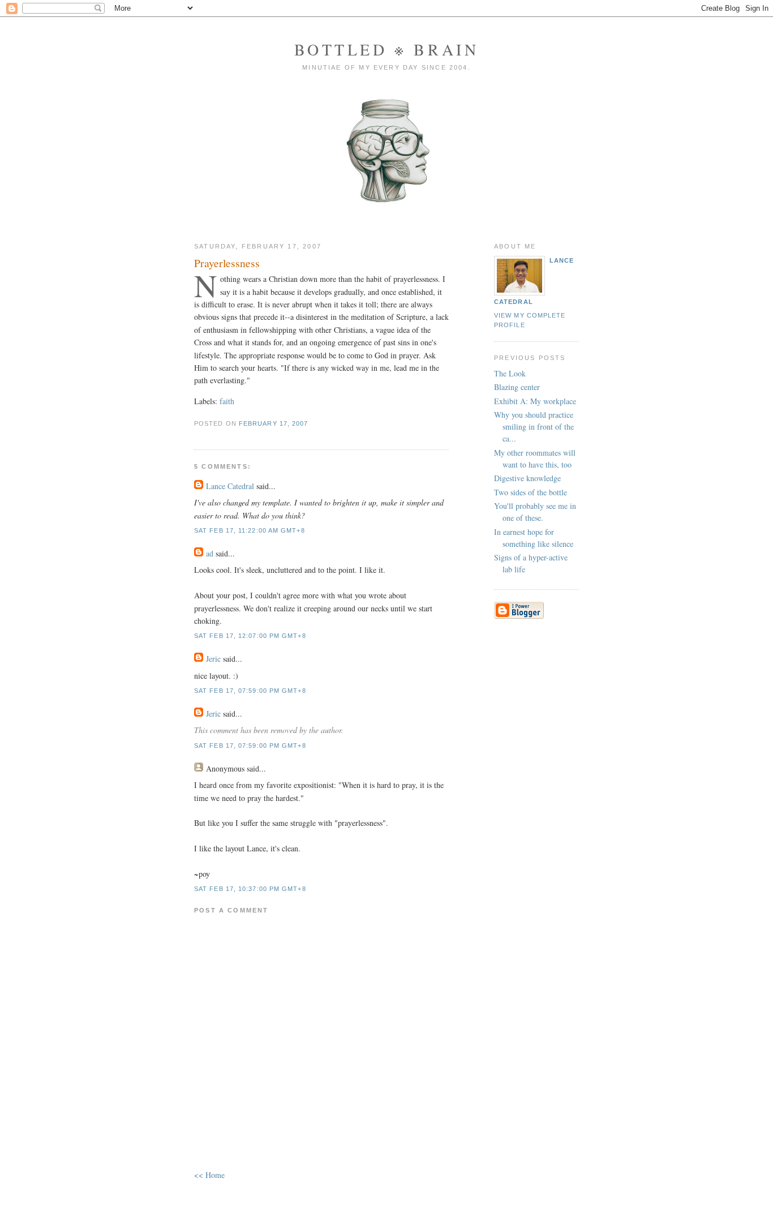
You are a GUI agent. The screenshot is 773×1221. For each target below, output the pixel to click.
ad (209, 553)
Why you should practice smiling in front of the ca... (534, 426)
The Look (510, 373)
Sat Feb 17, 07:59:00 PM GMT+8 (250, 690)
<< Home (209, 1174)
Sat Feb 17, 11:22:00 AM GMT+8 (249, 530)
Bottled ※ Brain (386, 49)
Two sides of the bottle (530, 492)
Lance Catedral (230, 486)
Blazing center (517, 387)
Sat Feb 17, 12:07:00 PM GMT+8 (250, 635)
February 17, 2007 (273, 423)
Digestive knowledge (527, 478)
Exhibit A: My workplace (535, 401)
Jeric (213, 658)
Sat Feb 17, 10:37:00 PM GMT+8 (250, 888)
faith (227, 401)
